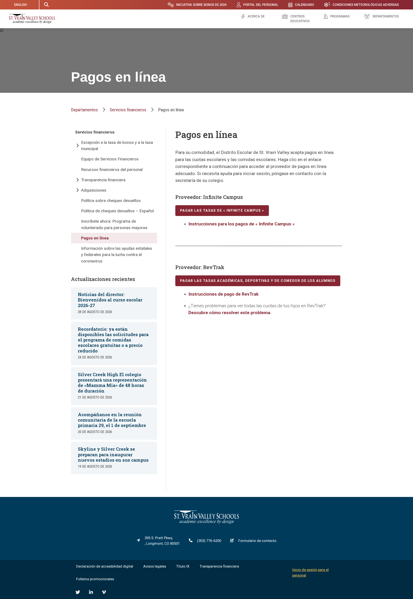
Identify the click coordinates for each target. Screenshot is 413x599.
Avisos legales (154, 566)
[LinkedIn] (91, 592)
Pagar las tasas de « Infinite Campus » (222, 210)
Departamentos (386, 16)
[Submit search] (46, 4)
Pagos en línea (95, 238)
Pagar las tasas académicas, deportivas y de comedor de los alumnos (258, 281)
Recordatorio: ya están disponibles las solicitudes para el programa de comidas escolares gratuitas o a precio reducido (113, 340)
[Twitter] (78, 592)
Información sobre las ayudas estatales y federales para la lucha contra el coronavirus (116, 255)
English (20, 5)
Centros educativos (299, 18)
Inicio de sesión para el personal (310, 572)
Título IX (183, 566)
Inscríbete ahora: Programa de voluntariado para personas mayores (114, 224)
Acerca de (256, 16)
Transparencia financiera (103, 179)
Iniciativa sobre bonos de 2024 (201, 5)
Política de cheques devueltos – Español (117, 210)
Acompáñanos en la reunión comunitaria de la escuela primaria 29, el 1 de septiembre (112, 419)
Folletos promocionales (95, 579)
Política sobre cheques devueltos (111, 200)
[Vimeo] (103, 592)
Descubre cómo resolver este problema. (229, 312)
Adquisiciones (93, 190)
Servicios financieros (128, 109)
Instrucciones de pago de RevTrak (223, 294)
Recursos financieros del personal (112, 169)
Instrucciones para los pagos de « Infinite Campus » (241, 224)
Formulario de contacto (257, 540)
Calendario (304, 5)
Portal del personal (260, 5)
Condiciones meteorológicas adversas (366, 5)
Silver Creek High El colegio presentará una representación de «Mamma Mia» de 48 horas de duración (112, 382)
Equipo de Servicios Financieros (110, 159)
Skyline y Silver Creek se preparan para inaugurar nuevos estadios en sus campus (113, 454)
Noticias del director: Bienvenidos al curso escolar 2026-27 (110, 299)
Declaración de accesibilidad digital (104, 566)
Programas (340, 16)
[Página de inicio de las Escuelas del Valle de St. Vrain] (206, 522)
